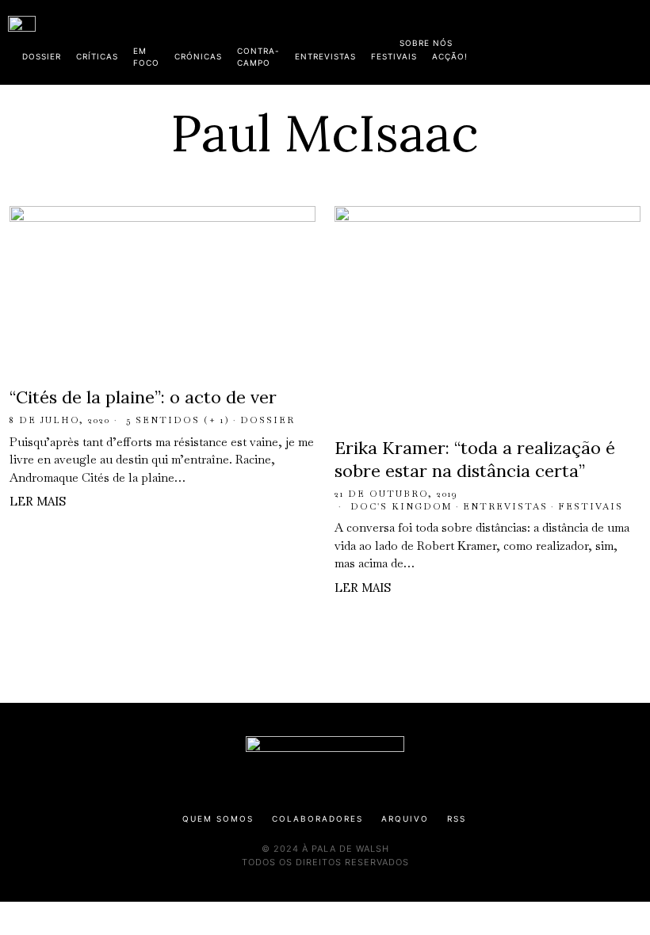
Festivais (590, 506)
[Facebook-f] (489, 39)
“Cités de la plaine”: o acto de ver (143, 397)
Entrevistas (505, 506)
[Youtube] (590, 39)
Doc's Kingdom (401, 506)
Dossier (267, 420)
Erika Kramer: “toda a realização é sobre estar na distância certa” (475, 459)
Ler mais (38, 501)
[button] (634, 42)
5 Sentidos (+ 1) (178, 420)
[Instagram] (540, 39)
